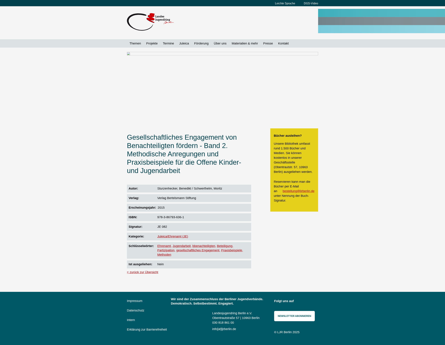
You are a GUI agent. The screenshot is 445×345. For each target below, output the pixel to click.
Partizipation (166, 250)
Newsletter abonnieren (294, 316)
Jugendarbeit (182, 246)
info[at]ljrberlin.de (224, 329)
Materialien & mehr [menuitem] (245, 43)
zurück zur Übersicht (144, 272)
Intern (131, 320)
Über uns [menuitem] (220, 43)
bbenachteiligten (203, 246)
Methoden (164, 254)
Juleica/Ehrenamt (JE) (172, 236)
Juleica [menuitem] (184, 43)
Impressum (134, 301)
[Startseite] (150, 22)
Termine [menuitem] (168, 43)
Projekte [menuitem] (152, 43)
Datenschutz (135, 310)
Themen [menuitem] (135, 43)
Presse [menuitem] (268, 43)
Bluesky (306, 301)
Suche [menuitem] (294, 43)
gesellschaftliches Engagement (197, 250)
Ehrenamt (164, 246)
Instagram (299, 301)
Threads (314, 301)
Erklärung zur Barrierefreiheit (147, 329)
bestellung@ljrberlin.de (298, 191)
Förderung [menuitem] (201, 43)
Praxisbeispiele (231, 250)
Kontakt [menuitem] (283, 43)
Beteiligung (224, 246)
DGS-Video (311, 3)
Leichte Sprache (285, 3)
